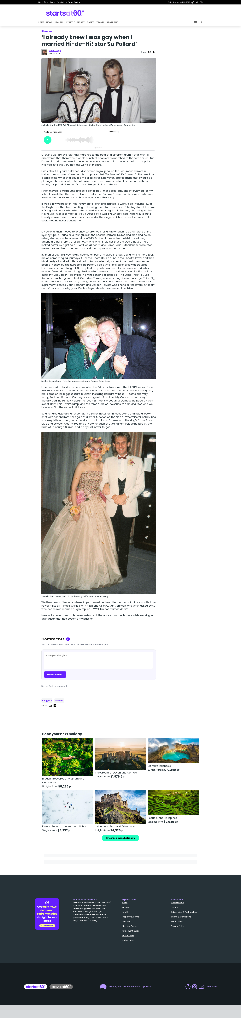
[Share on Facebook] (154, 52)
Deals (52, 2)
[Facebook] (192, 2)
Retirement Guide (130, 931)
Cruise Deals (128, 940)
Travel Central (74, 2)
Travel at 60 (62, 2)
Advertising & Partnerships (184, 912)
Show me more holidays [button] (120, 838)
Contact (175, 907)
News (49, 22)
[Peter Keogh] (44, 52)
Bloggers (47, 700)
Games (90, 22)
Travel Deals (128, 935)
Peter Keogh (55, 50)
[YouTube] (201, 2)
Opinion (59, 700)
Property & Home (130, 916)
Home (41, 22)
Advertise (112, 22)
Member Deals (129, 926)
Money (81, 22)
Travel (100, 22)
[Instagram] (197, 2)
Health (59, 22)
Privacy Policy (177, 926)
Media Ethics (177, 921)
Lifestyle (70, 22)
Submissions (177, 902)
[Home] (65, 13)
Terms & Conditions (181, 916)
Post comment (55, 674)
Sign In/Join (43, 2)
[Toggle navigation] (196, 22)
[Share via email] (149, 52)
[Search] (201, 22)
